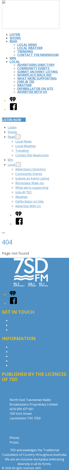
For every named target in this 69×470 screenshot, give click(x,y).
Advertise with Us (22, 325)
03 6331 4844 (29, 438)
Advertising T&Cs (22, 352)
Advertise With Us (32, 92)
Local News (27, 45)
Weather (24, 85)
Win (13, 58)
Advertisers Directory (36, 65)
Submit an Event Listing (37, 72)
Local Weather (30, 48)
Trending (25, 51)
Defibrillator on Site (35, 89)
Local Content (20, 365)
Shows (15, 38)
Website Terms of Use (26, 361)
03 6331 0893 (29, 442)
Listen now (11, 120)
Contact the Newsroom (38, 55)
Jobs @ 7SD (25, 82)
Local (15, 61)
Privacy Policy (19, 347)
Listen (15, 34)
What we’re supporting (37, 78)
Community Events (33, 68)
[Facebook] (13, 109)
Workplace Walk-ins (34, 75)
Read (13, 41)
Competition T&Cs (23, 356)
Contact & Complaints (25, 320)
